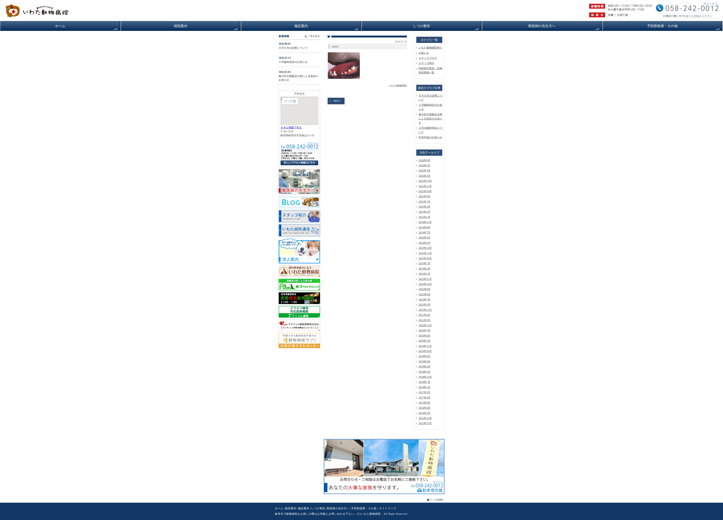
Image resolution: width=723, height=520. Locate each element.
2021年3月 (424, 320)
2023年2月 (424, 268)
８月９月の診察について (293, 48)
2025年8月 (424, 196)
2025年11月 (425, 186)
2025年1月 (424, 217)
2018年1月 (424, 387)
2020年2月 (424, 340)
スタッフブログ (428, 58)
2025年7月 (424, 201)
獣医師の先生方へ (338, 508)
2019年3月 (424, 372)
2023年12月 (425, 248)
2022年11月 (425, 279)
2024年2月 (424, 243)
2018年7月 (424, 382)
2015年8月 (424, 402)
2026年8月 (424, 160)
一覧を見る (314, 36)
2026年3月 (424, 170)
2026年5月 (424, 165)
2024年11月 (425, 222)
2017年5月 (424, 392)
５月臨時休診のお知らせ (293, 62)
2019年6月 (424, 361)
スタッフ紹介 (426, 63)
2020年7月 (424, 330)
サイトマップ (387, 508)
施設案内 (303, 508)
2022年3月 (424, 304)
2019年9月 (424, 356)
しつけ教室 (318, 508)
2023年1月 (424, 273)
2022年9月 (424, 289)
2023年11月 (425, 253)
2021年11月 (425, 310)
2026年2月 (424, 176)
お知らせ (424, 53)
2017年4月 (424, 397)
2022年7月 (424, 299)
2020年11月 (425, 325)
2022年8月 (424, 294)
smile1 (335, 46)
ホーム (279, 508)
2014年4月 (424, 407)
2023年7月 (424, 263)
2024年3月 (424, 237)
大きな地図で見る (291, 127)
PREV (337, 101)
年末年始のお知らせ (430, 137)
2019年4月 (424, 366)
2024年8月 (424, 227)
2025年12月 (425, 181)
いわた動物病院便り (430, 47)
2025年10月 (425, 191)
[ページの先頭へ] (435, 500)
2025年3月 (424, 206)
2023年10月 (425, 258)
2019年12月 (425, 346)
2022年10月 (425, 284)
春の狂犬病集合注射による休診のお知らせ (430, 118)
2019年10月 (425, 351)
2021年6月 (424, 315)
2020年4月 (424, 335)
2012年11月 (425, 423)
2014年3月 (424, 413)
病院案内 (290, 508)
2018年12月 (425, 377)
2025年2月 (424, 211)
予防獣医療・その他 (364, 508)
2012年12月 (425, 418)
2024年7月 (424, 232)
